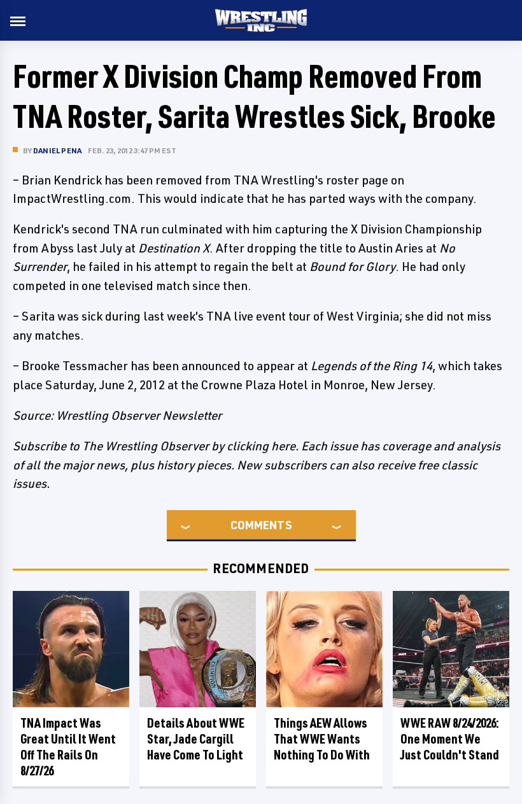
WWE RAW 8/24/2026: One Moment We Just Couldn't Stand (449, 739)
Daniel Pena (57, 150)
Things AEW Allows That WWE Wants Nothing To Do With (322, 739)
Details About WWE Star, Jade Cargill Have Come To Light (195, 739)
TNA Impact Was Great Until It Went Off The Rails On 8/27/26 (68, 747)
